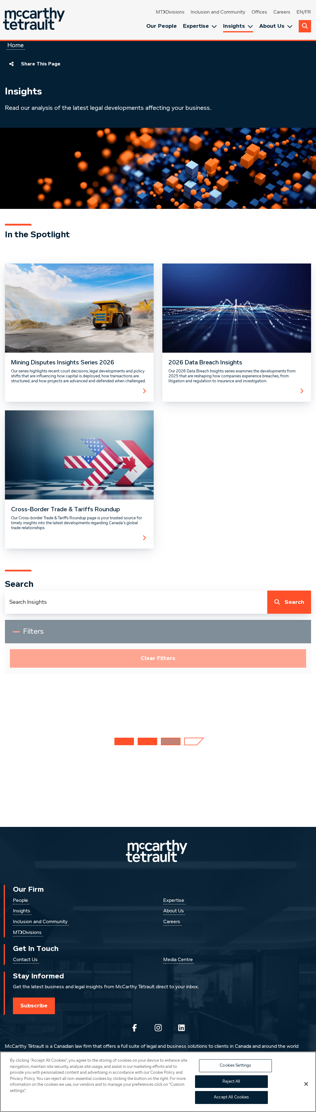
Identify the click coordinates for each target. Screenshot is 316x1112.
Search (294, 602)
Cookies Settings (235, 1066)
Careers (281, 12)
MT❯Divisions (170, 12)
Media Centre (178, 959)
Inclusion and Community (218, 12)
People (20, 900)
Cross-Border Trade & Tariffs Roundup (65, 509)
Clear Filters (158, 658)
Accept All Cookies (231, 1097)
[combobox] (136, 602)
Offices (259, 12)
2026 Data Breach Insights (205, 362)
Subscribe (34, 1005)
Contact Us (25, 959)
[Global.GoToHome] (34, 20)
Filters (37, 634)
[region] (158, 1082)
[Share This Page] (11, 64)
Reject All (231, 1082)
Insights (234, 26)
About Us (272, 26)
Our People (161, 26)
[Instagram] (158, 1027)
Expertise (196, 26)
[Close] (306, 1084)
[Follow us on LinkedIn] (181, 1027)
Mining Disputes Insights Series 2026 (62, 362)
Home (15, 45)
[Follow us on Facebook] (134, 1027)
